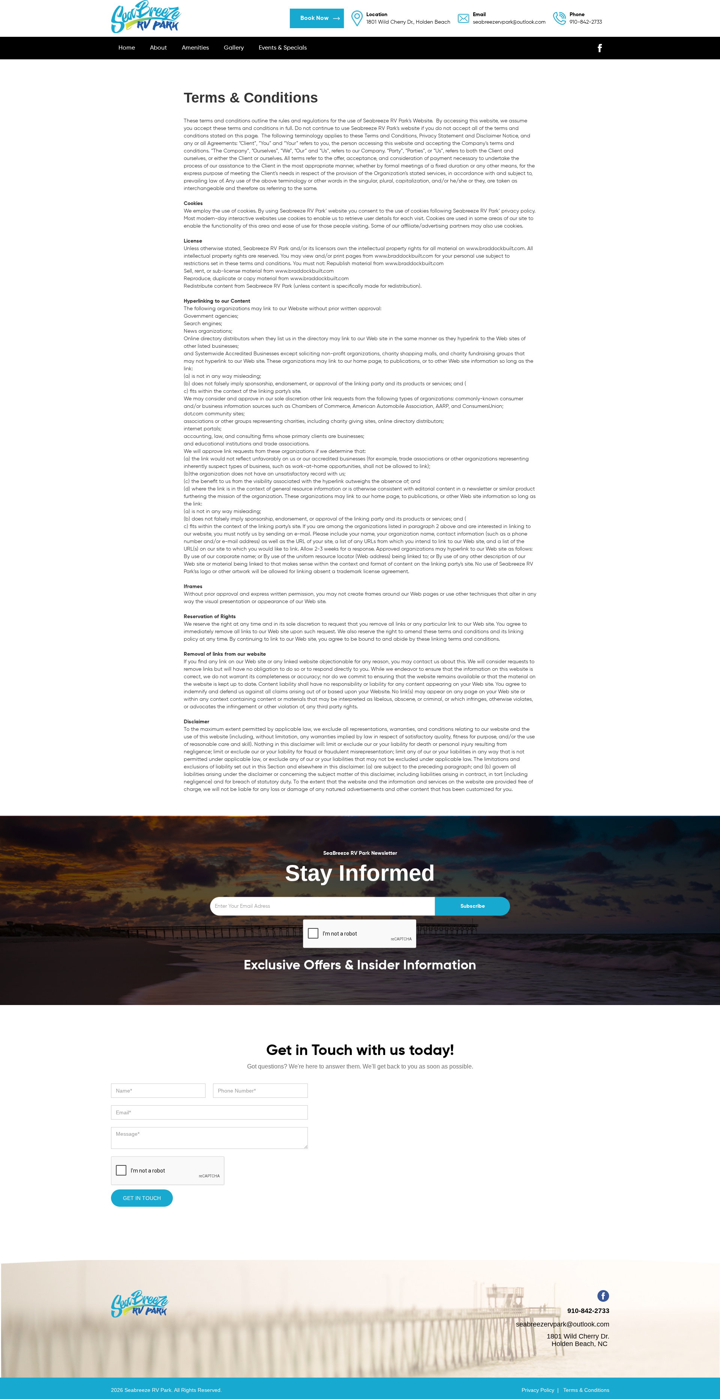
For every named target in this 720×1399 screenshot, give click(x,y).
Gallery (234, 48)
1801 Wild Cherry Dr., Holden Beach (408, 18)
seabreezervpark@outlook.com (509, 18)
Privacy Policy (538, 1390)
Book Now (314, 18)
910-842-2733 (586, 18)
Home (126, 48)
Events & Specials (283, 48)
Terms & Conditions (586, 1390)
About (158, 48)
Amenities (195, 48)
